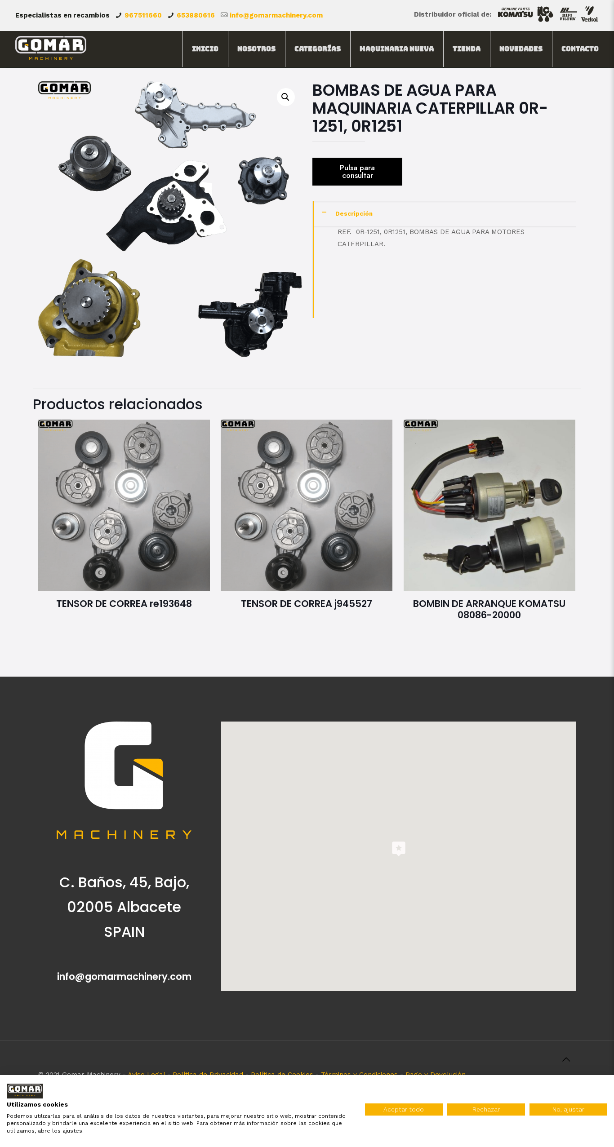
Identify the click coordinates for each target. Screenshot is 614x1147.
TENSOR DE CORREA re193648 (124, 603)
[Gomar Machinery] (51, 49)
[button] (286, 97)
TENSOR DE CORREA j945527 (306, 603)
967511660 (143, 15)
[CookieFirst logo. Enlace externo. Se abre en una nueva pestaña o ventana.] (25, 1091)
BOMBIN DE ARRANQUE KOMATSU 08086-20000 (489, 609)
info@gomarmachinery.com (276, 15)
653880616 (196, 15)
